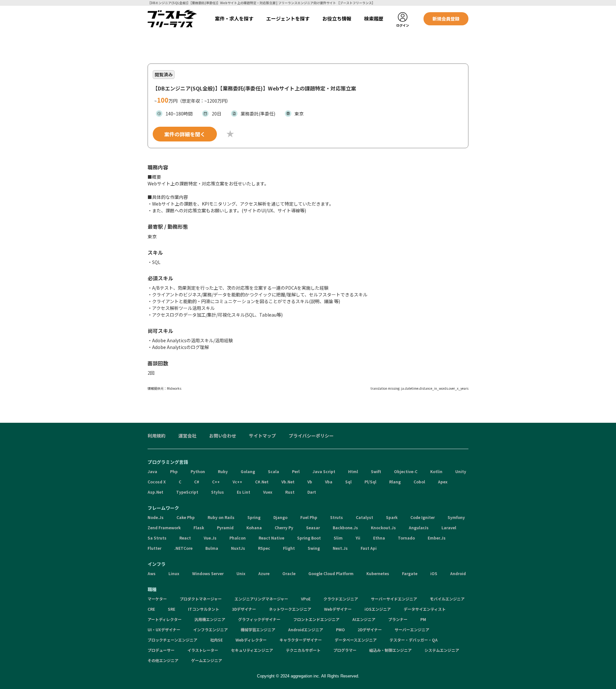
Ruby (223, 471)
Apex (443, 481)
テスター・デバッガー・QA (413, 639)
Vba (328, 481)
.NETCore (183, 548)
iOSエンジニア (377, 609)
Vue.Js (210, 537)
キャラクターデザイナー (300, 639)
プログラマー (344, 650)
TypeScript (187, 492)
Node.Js (156, 517)
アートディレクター (165, 619)
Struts (336, 517)
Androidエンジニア (305, 629)
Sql (348, 481)
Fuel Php (308, 517)
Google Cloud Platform (331, 573)
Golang (248, 471)
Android (458, 573)
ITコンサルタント (203, 609)
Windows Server (208, 573)
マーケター (157, 598)
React (185, 537)
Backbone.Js (345, 527)
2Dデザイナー (370, 629)
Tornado (406, 537)
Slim (338, 537)
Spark (392, 517)
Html (353, 471)
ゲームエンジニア (206, 660)
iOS (433, 573)
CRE (151, 609)
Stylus (217, 492)
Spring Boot (309, 537)
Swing (314, 548)
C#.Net (262, 481)
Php (174, 471)
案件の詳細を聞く (184, 134)
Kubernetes (377, 573)
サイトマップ (262, 435)
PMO (340, 629)
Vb (309, 481)
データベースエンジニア (356, 639)
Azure (264, 573)
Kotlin (436, 471)
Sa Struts (157, 537)
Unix (240, 573)
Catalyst (364, 517)
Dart (311, 492)
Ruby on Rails (221, 517)
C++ (216, 481)
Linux (173, 573)
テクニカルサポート (303, 650)
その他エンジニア (163, 660)
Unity (460, 471)
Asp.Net (155, 492)
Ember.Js (437, 537)
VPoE (306, 598)
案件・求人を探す (234, 18)
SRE (171, 609)
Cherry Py (284, 527)
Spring (254, 517)
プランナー (397, 619)
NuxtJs (238, 548)
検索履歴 (373, 18)
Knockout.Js (383, 527)
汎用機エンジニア (209, 619)
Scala (273, 471)
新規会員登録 (445, 18)
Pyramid (225, 527)
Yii (357, 537)
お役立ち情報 (336, 18)
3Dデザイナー (244, 609)
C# (196, 481)
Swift (376, 471)
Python (198, 471)
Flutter (154, 548)
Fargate (409, 573)
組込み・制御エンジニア (390, 650)
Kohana (254, 527)
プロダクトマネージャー (201, 598)
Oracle (288, 573)
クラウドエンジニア (340, 598)
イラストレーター (202, 650)
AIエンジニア (363, 619)
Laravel (448, 527)
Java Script (323, 471)
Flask (198, 527)
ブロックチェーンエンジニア (172, 639)
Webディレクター (251, 639)
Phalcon (237, 537)
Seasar (313, 527)
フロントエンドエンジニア (316, 619)
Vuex (267, 492)
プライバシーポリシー (311, 435)
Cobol (419, 481)
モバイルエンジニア (447, 598)
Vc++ (237, 481)
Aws (152, 573)
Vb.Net (288, 481)
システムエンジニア (441, 650)
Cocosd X (157, 481)
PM (423, 619)
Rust (290, 492)
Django (280, 517)
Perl (296, 471)
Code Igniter (422, 517)
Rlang (395, 481)
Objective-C (405, 471)
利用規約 (157, 435)
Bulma (211, 548)
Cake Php (185, 517)
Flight (289, 548)
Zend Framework (164, 527)
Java (152, 471)
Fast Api (369, 548)
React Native (271, 537)
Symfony (456, 517)
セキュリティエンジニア (252, 650)
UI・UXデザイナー (164, 629)
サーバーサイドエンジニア (394, 598)
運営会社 (187, 435)
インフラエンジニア (210, 629)
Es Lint (243, 492)
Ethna (379, 537)
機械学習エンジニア (258, 629)
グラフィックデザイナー (259, 619)
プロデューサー (161, 650)
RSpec (264, 548)
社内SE (216, 639)
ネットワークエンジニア (290, 609)
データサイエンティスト (425, 609)
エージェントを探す (288, 18)
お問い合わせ (222, 435)
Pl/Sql (370, 481)
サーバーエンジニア (412, 629)
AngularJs (419, 527)
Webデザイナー (338, 609)
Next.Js (340, 548)
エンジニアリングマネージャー (261, 598)
